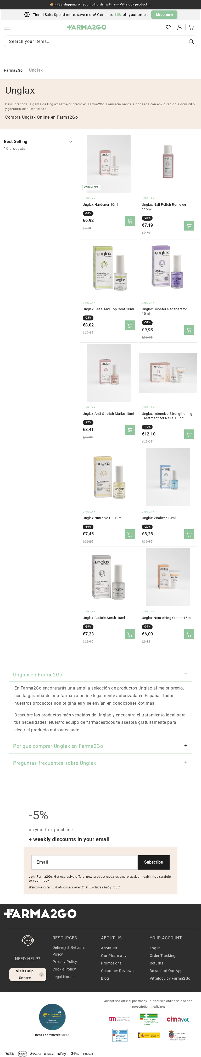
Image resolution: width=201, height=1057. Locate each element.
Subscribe (153, 862)
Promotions (111, 963)
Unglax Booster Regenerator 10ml (164, 311)
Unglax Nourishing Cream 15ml (167, 618)
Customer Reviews (117, 971)
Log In (155, 948)
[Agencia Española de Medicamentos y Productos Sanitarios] (120, 1019)
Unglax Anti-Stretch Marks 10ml (108, 414)
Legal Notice (64, 977)
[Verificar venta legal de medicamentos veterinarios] (120, 1035)
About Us (109, 948)
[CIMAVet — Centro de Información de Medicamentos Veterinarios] (178, 1019)
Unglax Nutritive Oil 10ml (102, 518)
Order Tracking (163, 955)
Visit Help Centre (25, 974)
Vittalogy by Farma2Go (170, 978)
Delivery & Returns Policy (69, 950)
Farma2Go (13, 70)
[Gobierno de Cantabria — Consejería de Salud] (178, 1035)
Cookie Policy (64, 969)
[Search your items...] (191, 42)
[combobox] (100, 41)
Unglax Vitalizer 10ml (159, 518)
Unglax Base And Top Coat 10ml (108, 309)
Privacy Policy (65, 962)
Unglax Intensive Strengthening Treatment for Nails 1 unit (167, 416)
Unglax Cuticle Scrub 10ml (104, 618)
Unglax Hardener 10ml (100, 204)
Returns (157, 963)
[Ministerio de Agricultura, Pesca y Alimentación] (149, 1035)
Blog (105, 978)
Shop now (164, 15)
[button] (157, 27)
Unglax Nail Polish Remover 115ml (164, 207)
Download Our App (166, 971)
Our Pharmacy (113, 955)
